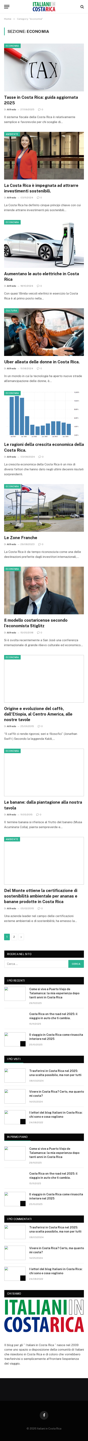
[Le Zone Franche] (44, 508)
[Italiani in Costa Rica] (44, 6)
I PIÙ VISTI (13, 1059)
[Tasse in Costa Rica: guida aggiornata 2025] (44, 67)
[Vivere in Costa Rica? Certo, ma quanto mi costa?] (15, 1096)
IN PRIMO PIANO (17, 1136)
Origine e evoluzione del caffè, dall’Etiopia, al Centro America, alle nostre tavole (38, 714)
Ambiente (12, 134)
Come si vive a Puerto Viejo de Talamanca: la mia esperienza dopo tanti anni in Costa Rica (54, 993)
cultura (11, 310)
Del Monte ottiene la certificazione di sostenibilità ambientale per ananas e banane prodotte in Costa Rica (40, 896)
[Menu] (6, 6)
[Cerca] (82, 6)
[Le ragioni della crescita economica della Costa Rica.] (44, 415)
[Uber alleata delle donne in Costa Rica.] (44, 332)
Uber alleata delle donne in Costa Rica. (42, 361)
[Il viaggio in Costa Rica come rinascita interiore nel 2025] (15, 1039)
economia (12, 46)
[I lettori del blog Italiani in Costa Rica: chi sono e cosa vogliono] (15, 1117)
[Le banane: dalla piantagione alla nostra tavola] (44, 772)
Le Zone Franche (20, 537)
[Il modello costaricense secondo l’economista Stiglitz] (44, 590)
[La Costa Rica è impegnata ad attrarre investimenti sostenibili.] (44, 156)
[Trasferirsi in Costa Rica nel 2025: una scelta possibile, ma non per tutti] (15, 1075)
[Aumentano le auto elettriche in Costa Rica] (44, 244)
